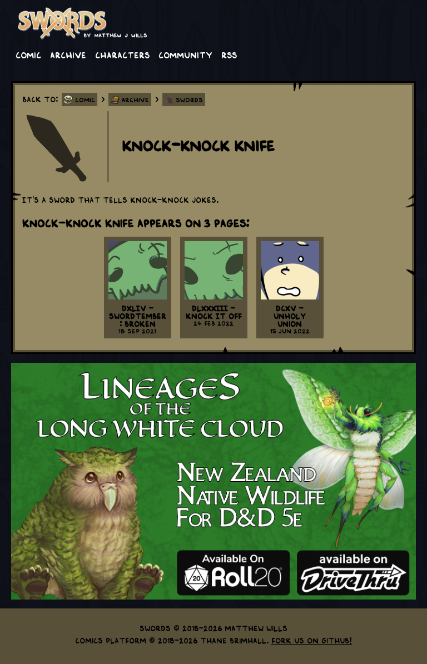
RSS (229, 54)
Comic (28, 54)
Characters (122, 54)
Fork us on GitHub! (311, 640)
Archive (68, 54)
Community (185, 54)
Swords (189, 99)
